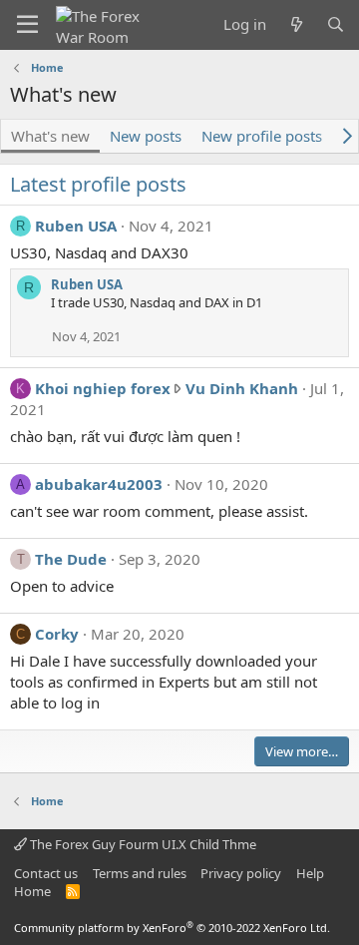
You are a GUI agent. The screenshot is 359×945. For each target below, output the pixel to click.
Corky (57, 634)
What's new (50, 136)
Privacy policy (240, 873)
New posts (145, 136)
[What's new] (295, 24)
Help (310, 873)
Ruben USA (76, 226)
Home (32, 891)
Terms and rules (139, 873)
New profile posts (261, 136)
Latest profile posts (98, 184)
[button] (27, 25)
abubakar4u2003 (99, 484)
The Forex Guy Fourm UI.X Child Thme (141, 844)
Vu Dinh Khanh (241, 388)
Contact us (46, 873)
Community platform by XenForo (172, 927)
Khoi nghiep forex (103, 388)
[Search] (335, 24)
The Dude (71, 559)
